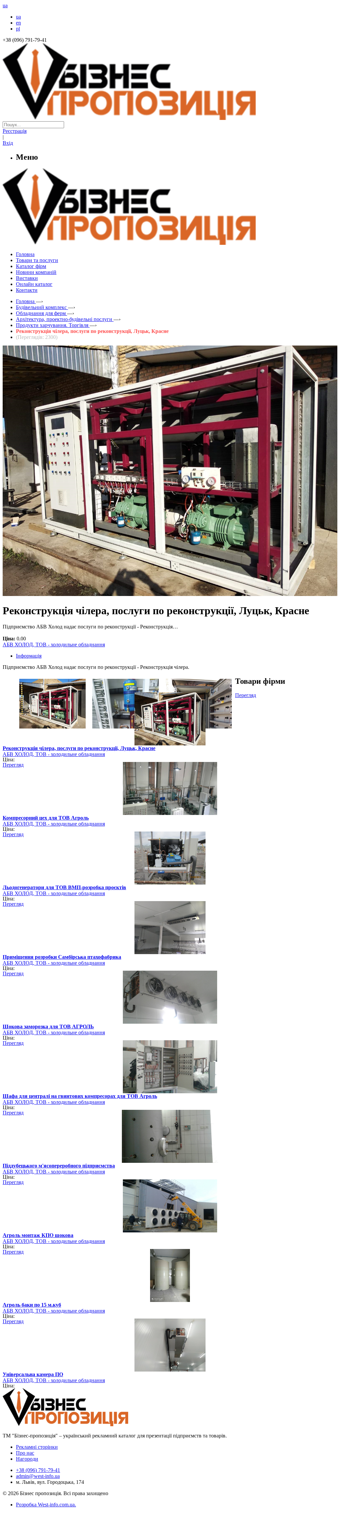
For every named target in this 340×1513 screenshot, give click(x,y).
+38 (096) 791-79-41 (38, 1470)
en (18, 23)
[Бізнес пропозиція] (170, 118)
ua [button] (5, 5)
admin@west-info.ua (38, 1476)
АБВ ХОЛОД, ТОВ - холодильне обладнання (54, 644)
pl (18, 28)
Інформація (29, 656)
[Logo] (86, 1424)
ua (18, 17)
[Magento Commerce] (170, 242)
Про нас (25, 1453)
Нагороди (27, 1459)
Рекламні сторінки (37, 1447)
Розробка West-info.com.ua (45, 1504)
